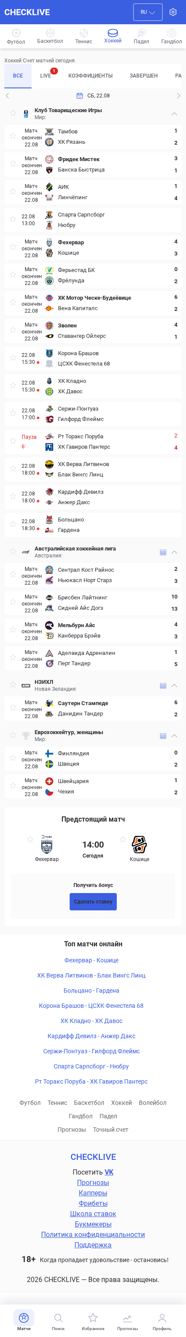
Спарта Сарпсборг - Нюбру (91, 1066)
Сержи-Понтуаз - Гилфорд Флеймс (91, 1051)
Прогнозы (72, 1129)
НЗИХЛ (44, 682)
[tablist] (93, 76)
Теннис (57, 1102)
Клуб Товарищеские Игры (68, 110)
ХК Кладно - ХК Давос (91, 1020)
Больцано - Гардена (91, 990)
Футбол (30, 1102)
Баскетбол (89, 1102)
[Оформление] (173, 12)
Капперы (93, 1193)
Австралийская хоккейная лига (75, 548)
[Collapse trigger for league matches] (174, 114)
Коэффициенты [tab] (90, 76)
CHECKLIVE (27, 12)
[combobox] (148, 12)
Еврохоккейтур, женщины (69, 732)
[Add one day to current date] (7, 95)
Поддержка (93, 1245)
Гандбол (81, 1116)
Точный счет (110, 1129)
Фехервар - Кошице (91, 960)
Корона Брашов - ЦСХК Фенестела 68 (91, 1005)
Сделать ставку (93, 902)
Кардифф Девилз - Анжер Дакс (91, 1036)
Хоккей (121, 1102)
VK (109, 1172)
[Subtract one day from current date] (179, 95)
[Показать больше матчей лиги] (163, 552)
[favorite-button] (13, 114)
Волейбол (153, 1102)
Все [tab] (18, 76)
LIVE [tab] (47, 73)
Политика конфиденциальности (93, 1234)
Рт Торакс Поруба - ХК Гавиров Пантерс (91, 1081)
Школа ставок (93, 1214)
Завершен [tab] (144, 76)
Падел (108, 1116)
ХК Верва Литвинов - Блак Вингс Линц (91, 975)
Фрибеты (93, 1203)
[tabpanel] (93, 451)
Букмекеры (93, 1224)
